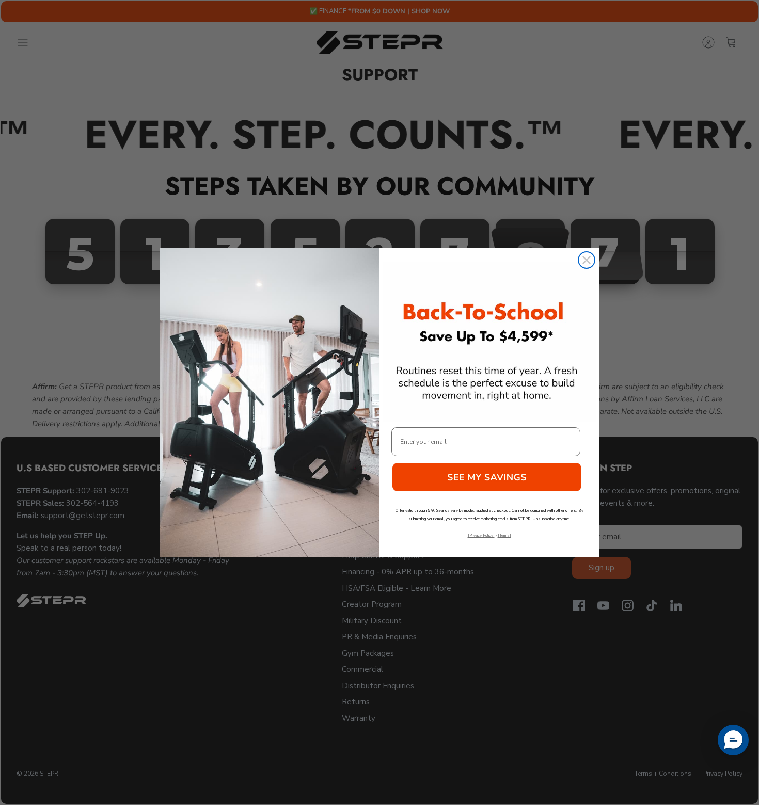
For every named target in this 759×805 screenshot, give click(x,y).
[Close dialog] (586, 260)
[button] (489, 480)
